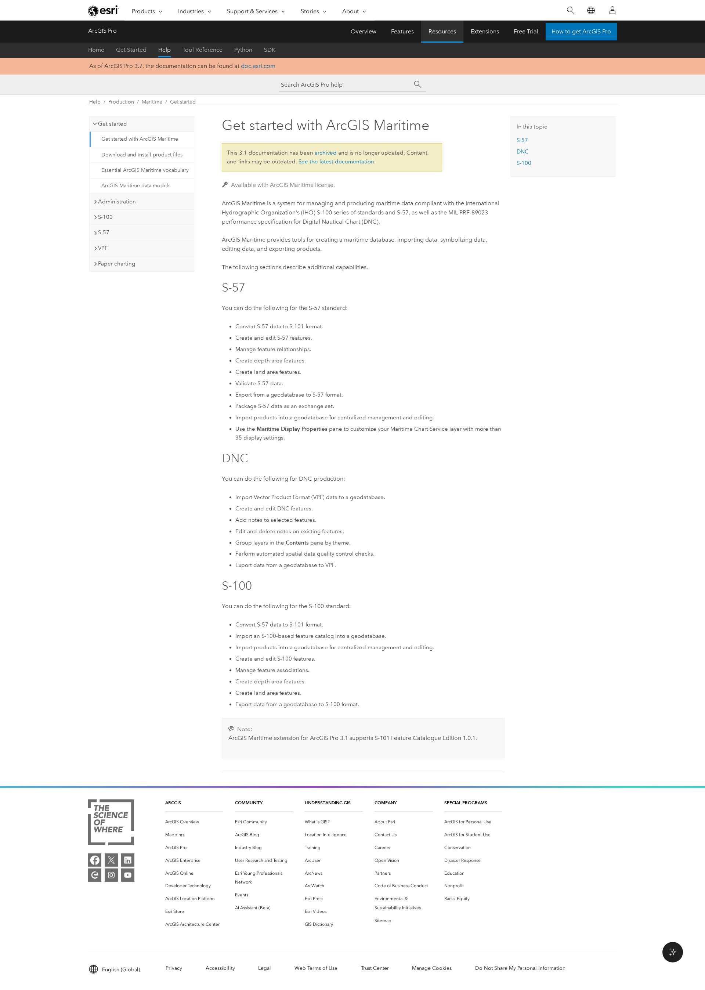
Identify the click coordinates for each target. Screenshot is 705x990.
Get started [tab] (112, 123)
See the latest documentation (336, 161)
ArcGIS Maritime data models (135, 186)
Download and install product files (141, 155)
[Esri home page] (103, 11)
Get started (183, 102)
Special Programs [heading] (465, 802)
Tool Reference (202, 49)
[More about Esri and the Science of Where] (111, 823)
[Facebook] (94, 860)
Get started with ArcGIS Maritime (139, 139)
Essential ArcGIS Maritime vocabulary (145, 170)
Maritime (152, 102)
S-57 (522, 140)
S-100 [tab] (105, 217)
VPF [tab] (103, 248)
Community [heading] (249, 802)
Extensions (485, 31)
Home (96, 49)
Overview (363, 31)
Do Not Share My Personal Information (520, 968)
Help (164, 49)
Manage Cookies (432, 968)
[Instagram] (111, 875)
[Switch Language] (591, 10)
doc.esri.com (258, 65)
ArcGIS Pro (102, 30)
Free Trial (526, 31)
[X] (111, 860)
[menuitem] (194, 822)
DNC (523, 151)
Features (402, 31)
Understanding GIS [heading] (328, 802)
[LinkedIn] (127, 860)
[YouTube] (127, 875)
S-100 (524, 163)
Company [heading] (386, 802)
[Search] (570, 10)
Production (121, 102)
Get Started (131, 49)
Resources (442, 31)
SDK (269, 49)
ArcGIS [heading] (173, 802)
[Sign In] (612, 10)
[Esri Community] (94, 875)
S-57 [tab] (103, 232)
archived (326, 152)
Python (243, 49)
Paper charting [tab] (116, 263)
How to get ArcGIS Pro (581, 31)
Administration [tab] (117, 201)
